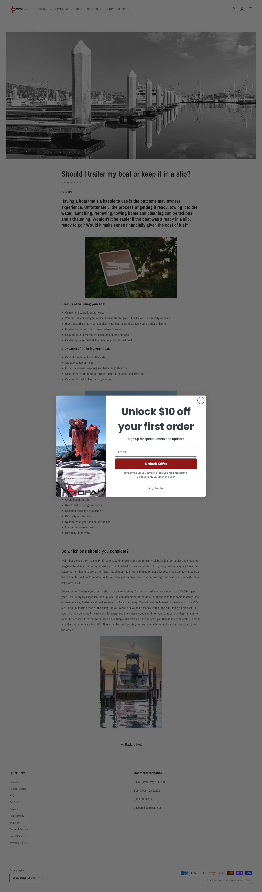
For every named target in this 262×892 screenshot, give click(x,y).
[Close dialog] (201, 400)
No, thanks (156, 488)
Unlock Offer (156, 464)
